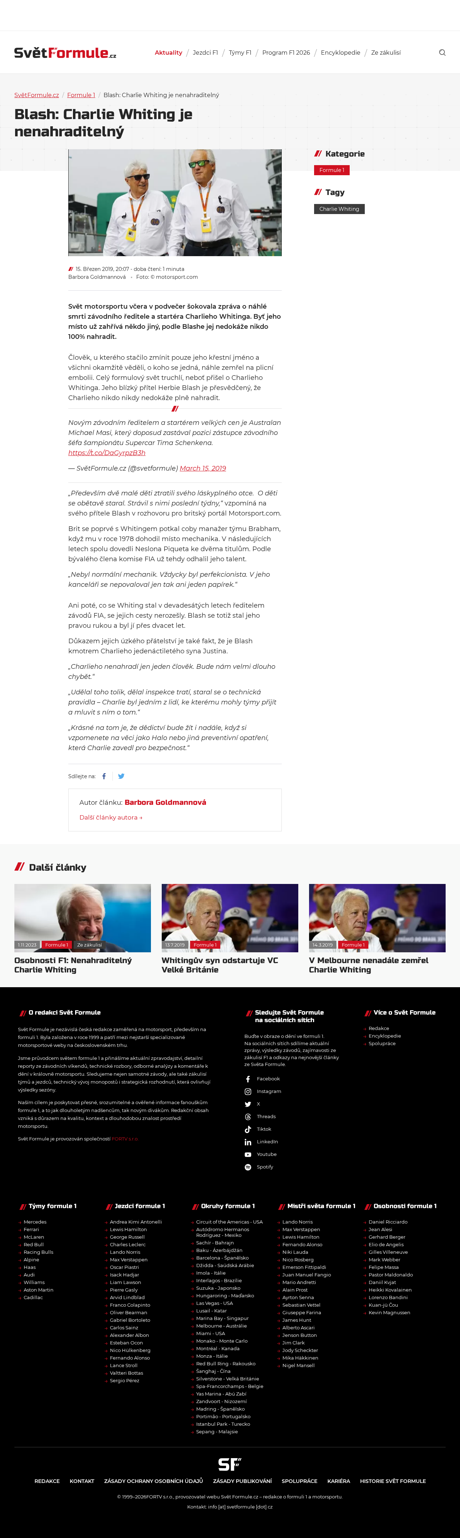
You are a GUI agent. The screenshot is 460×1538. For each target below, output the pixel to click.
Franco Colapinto (130, 1305)
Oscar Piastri (124, 1267)
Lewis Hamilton (128, 1229)
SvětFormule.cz (36, 95)
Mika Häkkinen (300, 1358)
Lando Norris (125, 1252)
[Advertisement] (230, 14)
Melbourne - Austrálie (221, 1326)
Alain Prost (295, 1290)
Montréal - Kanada (218, 1348)
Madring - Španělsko (220, 1409)
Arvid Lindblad (127, 1297)
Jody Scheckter (300, 1350)
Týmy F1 (240, 52)
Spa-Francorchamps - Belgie (229, 1386)
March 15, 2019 (203, 468)
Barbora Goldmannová (97, 277)
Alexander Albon (129, 1335)
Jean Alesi (380, 1229)
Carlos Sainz (124, 1327)
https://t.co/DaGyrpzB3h (107, 453)
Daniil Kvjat (382, 1282)
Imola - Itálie (211, 1273)
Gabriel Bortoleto (130, 1320)
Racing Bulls (38, 1252)
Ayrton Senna (298, 1297)
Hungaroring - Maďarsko (225, 1295)
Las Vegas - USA (214, 1303)
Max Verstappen (129, 1259)
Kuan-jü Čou (383, 1305)
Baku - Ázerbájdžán (219, 1250)
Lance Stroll (124, 1365)
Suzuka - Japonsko (218, 1288)
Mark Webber (384, 1259)
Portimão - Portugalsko (223, 1416)
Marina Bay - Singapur (222, 1318)
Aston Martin (39, 1290)
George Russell (127, 1237)
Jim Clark (293, 1343)
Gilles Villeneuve (388, 1252)
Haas (30, 1267)
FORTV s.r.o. (125, 1139)
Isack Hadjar (124, 1275)
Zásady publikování (242, 1481)
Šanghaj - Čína (213, 1371)
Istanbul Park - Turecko (223, 1424)
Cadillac (33, 1297)
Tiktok (264, 1129)
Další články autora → (111, 817)
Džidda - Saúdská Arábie (225, 1265)
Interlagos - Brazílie (219, 1280)
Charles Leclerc (128, 1244)
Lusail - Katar (211, 1311)
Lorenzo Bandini (388, 1297)
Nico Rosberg (298, 1259)
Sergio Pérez (124, 1380)
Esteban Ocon (126, 1343)
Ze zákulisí (386, 52)
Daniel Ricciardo (388, 1222)
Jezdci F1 (205, 52)
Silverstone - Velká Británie (227, 1379)
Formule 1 (81, 95)
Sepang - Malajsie (217, 1431)
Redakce (379, 1028)
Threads (266, 1116)
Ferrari (31, 1229)
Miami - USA (210, 1333)
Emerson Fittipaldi (304, 1267)
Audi (29, 1275)
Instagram (269, 1091)
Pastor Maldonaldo (391, 1275)
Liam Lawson (125, 1282)
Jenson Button (299, 1335)
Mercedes (35, 1222)
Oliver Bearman (128, 1312)
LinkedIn (267, 1141)
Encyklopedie (340, 52)
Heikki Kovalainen (390, 1290)
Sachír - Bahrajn (215, 1243)
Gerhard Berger (387, 1237)
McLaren (34, 1237)
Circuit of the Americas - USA (229, 1222)
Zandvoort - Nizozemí (221, 1401)
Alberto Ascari (298, 1327)
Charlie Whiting (339, 209)
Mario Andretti (299, 1282)
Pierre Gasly (124, 1290)
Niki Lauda (295, 1252)
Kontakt (82, 1481)
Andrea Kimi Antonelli (136, 1222)
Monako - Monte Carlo (222, 1341)
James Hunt (296, 1320)
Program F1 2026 (286, 52)
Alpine (31, 1259)
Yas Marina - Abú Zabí (221, 1394)
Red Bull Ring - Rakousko (226, 1363)
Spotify (265, 1167)
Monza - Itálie (212, 1356)
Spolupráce (382, 1043)
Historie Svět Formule (393, 1481)
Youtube (267, 1154)
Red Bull (34, 1244)
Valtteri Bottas (126, 1373)
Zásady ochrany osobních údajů (153, 1481)
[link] (442, 52)
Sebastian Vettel (301, 1305)
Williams (34, 1282)
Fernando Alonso (130, 1358)
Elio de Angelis (386, 1244)
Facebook (268, 1078)
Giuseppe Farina (301, 1312)
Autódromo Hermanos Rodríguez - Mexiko (222, 1232)
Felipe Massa (384, 1267)
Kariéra (338, 1481)
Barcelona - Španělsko (222, 1258)
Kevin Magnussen (389, 1312)
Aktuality (168, 52)
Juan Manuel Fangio (306, 1275)
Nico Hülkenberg (130, 1350)
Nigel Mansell (298, 1365)
